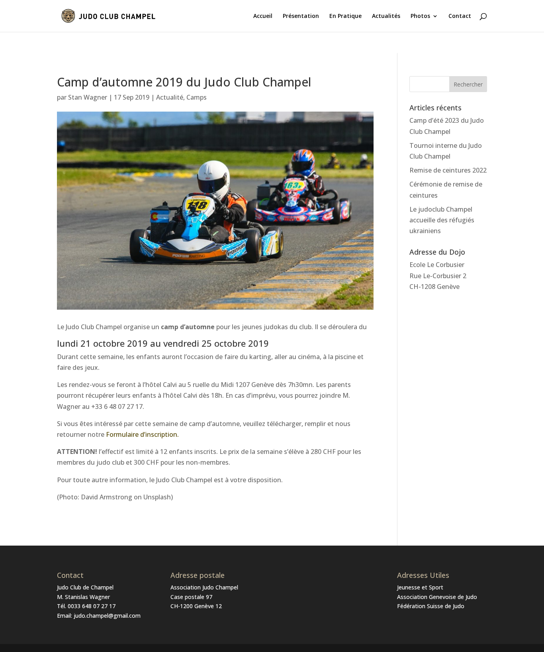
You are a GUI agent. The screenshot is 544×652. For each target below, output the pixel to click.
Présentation (301, 16)
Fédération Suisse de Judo (430, 606)
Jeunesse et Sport (420, 587)
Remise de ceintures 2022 (448, 170)
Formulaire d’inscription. (142, 434)
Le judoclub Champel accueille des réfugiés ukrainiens (441, 220)
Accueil (262, 16)
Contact (459, 16)
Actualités (386, 16)
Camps (196, 97)
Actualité (169, 97)
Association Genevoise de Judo (437, 597)
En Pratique (345, 16)
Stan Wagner (87, 97)
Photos (420, 16)
